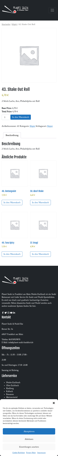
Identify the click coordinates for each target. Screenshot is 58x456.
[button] (53, 402)
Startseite (6, 24)
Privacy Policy (31, 453)
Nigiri (14, 24)
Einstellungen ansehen (29, 447)
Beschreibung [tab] (12, 135)
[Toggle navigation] (52, 10)
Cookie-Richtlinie (18, 453)
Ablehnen (29, 439)
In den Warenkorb (20, 117)
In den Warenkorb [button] (12, 202)
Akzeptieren (29, 431)
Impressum (41, 453)
